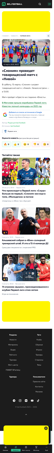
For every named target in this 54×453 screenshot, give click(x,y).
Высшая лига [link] (20, 284)
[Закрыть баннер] (46, 428)
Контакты (39, 386)
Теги (39, 335)
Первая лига (25, 36)
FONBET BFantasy (13, 370)
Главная (5, 36)
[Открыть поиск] (40, 4)
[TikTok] (38, 400)
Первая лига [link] (20, 187)
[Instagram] (20, 400)
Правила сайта (39, 381)
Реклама (39, 392)
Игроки (39, 350)
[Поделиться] (48, 36)
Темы (39, 365)
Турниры (13, 360)
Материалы (13, 345)
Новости (14, 36)
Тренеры (39, 355)
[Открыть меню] (49, 4)
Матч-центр (13, 365)
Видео (13, 350)
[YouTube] (32, 400)
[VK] (26, 400)
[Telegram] (14, 400)
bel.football (15, 126)
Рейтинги (13, 355)
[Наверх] (26, 414)
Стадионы (39, 360)
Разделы (13, 335)
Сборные (39, 345)
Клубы (39, 339)
